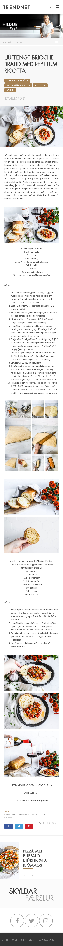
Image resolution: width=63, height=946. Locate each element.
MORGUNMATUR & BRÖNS (18, 85)
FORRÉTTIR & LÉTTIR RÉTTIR (17, 81)
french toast (49, 195)
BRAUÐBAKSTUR (24, 814)
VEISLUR (10, 90)
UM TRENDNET (9, 940)
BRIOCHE (34, 814)
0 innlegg (46, 823)
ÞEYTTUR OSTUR (9, 818)
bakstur (7, 814)
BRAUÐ (14, 814)
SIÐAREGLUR (27, 940)
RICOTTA (42, 814)
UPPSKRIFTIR (21, 42)
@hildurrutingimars (38, 800)
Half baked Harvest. (49, 175)
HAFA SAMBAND (46, 940)
